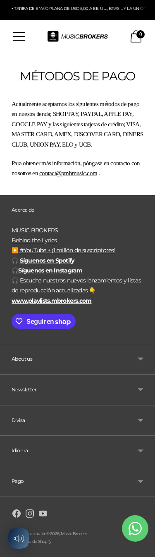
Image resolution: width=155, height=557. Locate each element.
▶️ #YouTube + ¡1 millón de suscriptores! (63, 250)
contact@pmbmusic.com (68, 173)
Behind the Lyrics (34, 240)
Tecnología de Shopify (31, 541)
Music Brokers (74, 533)
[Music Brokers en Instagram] (30, 515)
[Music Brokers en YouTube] (43, 515)
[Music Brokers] (78, 36)
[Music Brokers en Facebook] (16, 515)
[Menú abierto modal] (19, 36)
